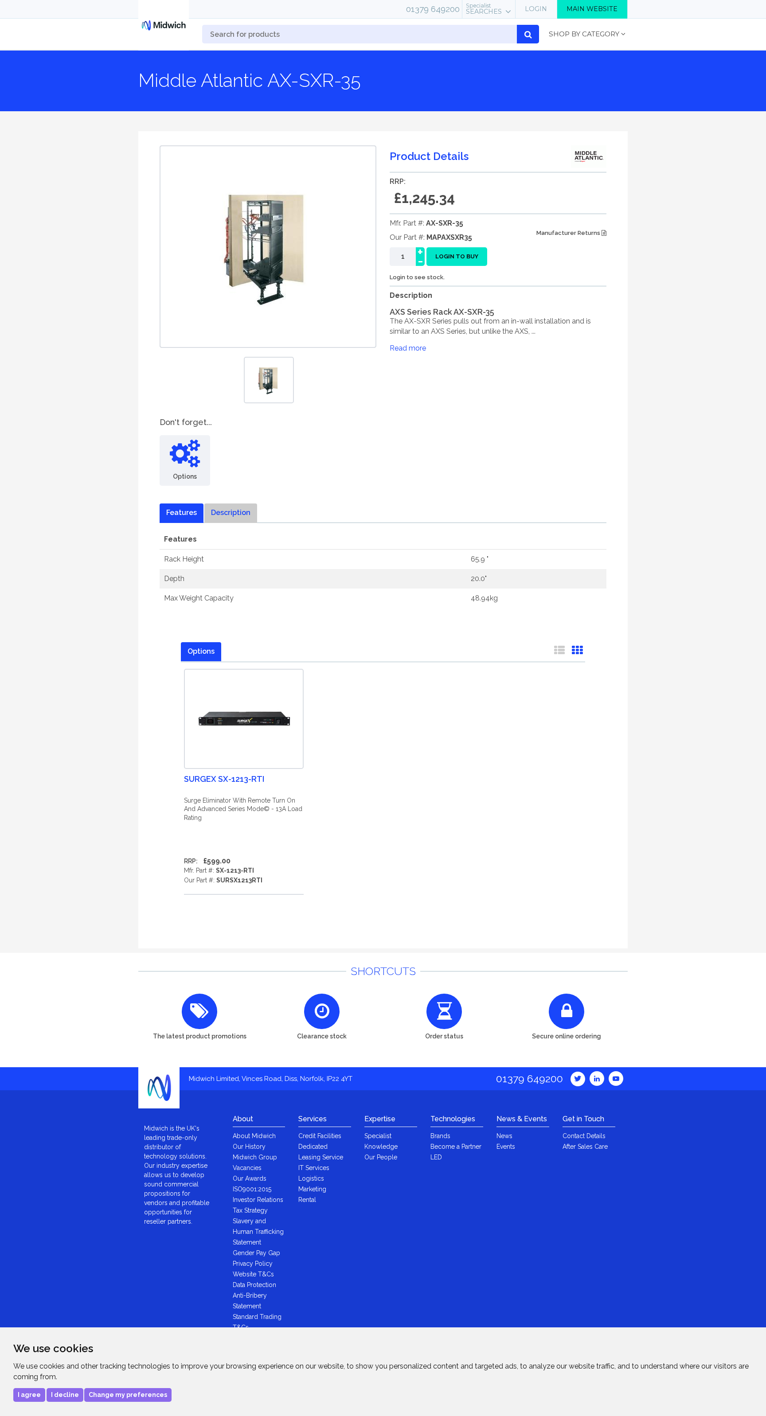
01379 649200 (433, 9)
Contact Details (584, 1135)
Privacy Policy (253, 1263)
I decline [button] (65, 1394)
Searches (484, 9)
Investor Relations (258, 1199)
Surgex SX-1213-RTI (224, 779)
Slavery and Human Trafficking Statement (258, 1231)
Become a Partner (455, 1146)
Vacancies (247, 1167)
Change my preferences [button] (128, 1394)
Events (505, 1146)
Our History (249, 1146)
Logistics (311, 1178)
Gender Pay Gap (256, 1252)
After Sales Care (585, 1146)
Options (201, 651)
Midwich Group (255, 1157)
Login (536, 9)
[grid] (577, 652)
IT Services (313, 1167)
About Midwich (254, 1135)
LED (436, 1157)
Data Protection (254, 1284)
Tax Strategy (250, 1210)
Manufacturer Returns (569, 233)
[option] (269, 380)
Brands (440, 1135)
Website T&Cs (253, 1274)
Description (230, 512)
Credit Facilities (319, 1135)
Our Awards (249, 1178)
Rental (307, 1199)
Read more (408, 348)
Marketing (312, 1189)
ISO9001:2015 (252, 1189)
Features (181, 512)
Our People (380, 1157)
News (504, 1135)
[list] (559, 652)
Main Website (592, 9)
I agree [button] (29, 1394)
